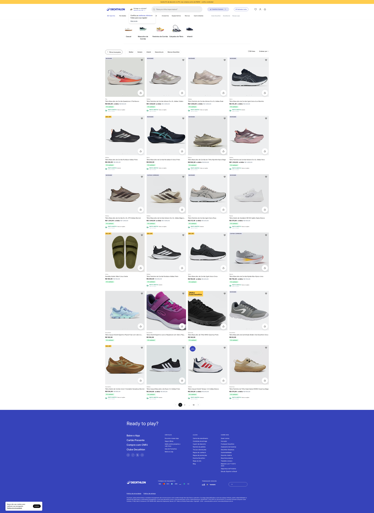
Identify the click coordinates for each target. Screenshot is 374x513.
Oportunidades (198, 16)
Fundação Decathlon (227, 444)
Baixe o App (133, 435)
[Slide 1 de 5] (166, 252)
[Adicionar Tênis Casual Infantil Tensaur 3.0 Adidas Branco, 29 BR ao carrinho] (223, 380)
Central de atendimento (200, 438)
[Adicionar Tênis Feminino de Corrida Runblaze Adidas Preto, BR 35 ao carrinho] (182, 268)
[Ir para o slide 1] (122, 95)
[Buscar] (154, 9)
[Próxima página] (198, 405)
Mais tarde (134, 21)
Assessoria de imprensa (228, 447)
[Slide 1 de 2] (166, 364)
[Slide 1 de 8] (166, 77)
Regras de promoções (200, 455)
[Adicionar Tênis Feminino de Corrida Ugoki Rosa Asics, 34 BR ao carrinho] (223, 209)
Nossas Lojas (236, 16)
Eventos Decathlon (199, 458)
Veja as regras (111, 111)
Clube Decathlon (216, 16)
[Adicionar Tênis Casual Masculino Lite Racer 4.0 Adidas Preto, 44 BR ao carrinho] (182, 380)
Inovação (224, 441)
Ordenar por (263, 51)
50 (193, 405)
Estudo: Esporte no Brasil (229, 471)
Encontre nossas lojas (172, 438)
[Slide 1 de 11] (207, 135)
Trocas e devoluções (199, 449)
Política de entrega (150, 493)
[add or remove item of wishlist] (142, 60)
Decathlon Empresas (227, 449)
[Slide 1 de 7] (249, 77)
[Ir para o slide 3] (127, 95)
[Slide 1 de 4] (166, 135)
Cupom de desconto (199, 444)
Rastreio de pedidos (199, 447)
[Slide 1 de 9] (249, 135)
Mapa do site (197, 461)
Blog (194, 464)
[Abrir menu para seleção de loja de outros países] (238, 484)
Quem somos (225, 438)
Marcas (187, 16)
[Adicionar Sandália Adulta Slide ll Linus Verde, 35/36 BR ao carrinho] (141, 268)
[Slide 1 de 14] (207, 77)
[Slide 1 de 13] (125, 77)
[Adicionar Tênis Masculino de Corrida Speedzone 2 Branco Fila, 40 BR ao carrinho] (141, 93)
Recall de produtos (227, 458)
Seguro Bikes (169, 441)
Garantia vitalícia (226, 455)
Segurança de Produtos (228, 468)
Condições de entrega (200, 441)
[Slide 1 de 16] (125, 135)
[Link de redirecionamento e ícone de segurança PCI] (207, 484)
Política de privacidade (134, 493)
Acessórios (165, 16)
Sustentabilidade (226, 452)
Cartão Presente (136, 440)
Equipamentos (176, 16)
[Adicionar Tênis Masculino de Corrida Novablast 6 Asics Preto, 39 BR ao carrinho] (182, 151)
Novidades (122, 16)
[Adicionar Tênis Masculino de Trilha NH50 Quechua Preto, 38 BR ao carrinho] (223, 326)
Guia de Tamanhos (171, 449)
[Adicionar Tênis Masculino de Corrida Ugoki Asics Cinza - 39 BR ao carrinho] (223, 268)
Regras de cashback (199, 452)
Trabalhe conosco (226, 461)
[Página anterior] (176, 405)
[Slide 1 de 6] (249, 310)
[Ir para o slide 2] (125, 95)
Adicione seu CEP (139, 10)
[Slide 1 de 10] (249, 252)
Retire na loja (169, 451)
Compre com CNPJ (137, 444)
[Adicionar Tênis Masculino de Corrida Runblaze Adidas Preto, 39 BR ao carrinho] (141, 151)
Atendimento (226, 16)
